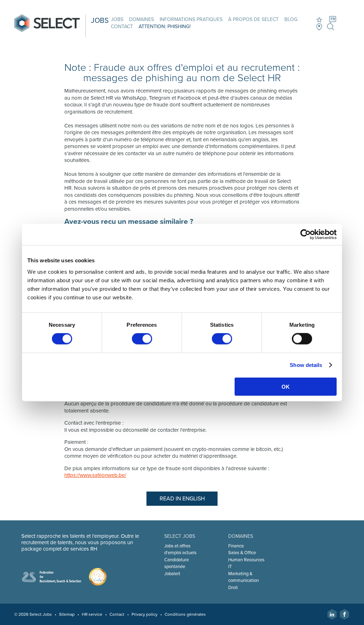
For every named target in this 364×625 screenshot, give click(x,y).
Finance (236, 546)
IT (230, 566)
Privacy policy (144, 614)
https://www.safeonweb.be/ (95, 475)
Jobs (117, 19)
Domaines (141, 19)
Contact (122, 26)
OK (286, 386)
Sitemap (67, 614)
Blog (291, 19)
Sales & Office (242, 553)
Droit (233, 587)
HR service (92, 614)
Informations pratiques (191, 19)
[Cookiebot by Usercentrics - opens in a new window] (305, 234)
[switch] (142, 339)
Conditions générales (185, 614)
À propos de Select (253, 19)
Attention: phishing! (165, 26)
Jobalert (172, 574)
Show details (306, 365)
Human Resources (246, 560)
